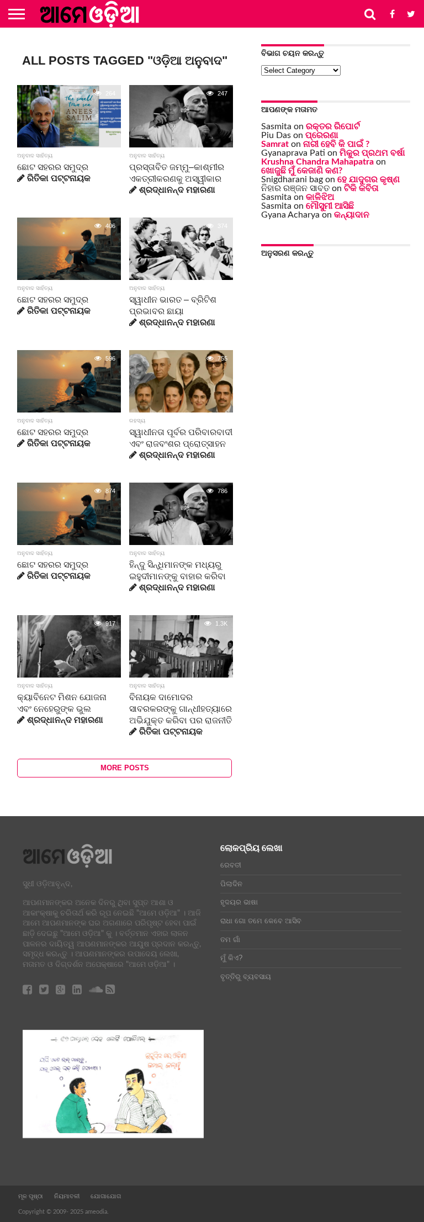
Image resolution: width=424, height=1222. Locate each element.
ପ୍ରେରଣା (321, 135)
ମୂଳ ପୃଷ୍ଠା (30, 1196)
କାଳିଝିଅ (320, 197)
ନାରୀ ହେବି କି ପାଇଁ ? (336, 144)
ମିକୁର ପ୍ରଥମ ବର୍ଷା (372, 153)
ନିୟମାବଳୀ (67, 1196)
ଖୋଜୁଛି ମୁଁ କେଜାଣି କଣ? (301, 170)
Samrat (275, 144)
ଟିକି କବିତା (361, 188)
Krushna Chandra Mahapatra (317, 161)
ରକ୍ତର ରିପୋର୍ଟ (333, 126)
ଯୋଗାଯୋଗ (106, 1196)
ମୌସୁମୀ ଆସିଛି (330, 206)
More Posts (124, 768)
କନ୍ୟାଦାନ (351, 214)
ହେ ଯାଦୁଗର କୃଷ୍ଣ (368, 179)
